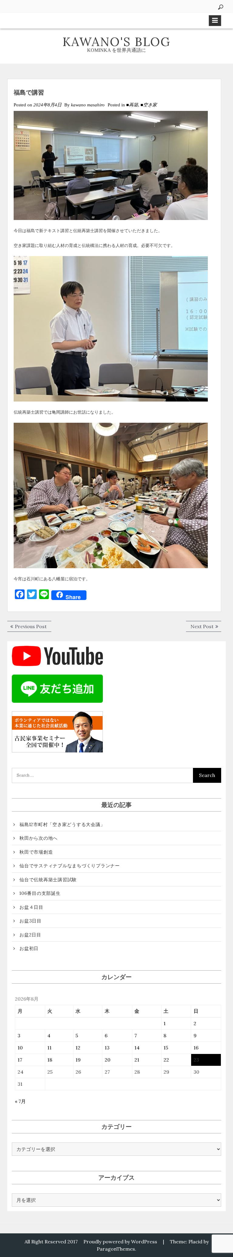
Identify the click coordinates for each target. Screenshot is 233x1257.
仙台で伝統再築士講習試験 (48, 879)
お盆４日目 (31, 907)
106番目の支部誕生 (40, 893)
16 (196, 1048)
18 (49, 1060)
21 (136, 1060)
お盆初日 (29, 948)
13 (107, 1048)
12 (78, 1048)
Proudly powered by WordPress (120, 1242)
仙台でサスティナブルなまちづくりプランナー (69, 866)
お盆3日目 (30, 921)
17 (20, 1060)
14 (137, 1048)
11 (49, 1048)
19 (78, 1060)
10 (20, 1048)
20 (107, 1060)
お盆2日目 (30, 935)
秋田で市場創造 (36, 852)
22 (166, 1060)
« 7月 (20, 1101)
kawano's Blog (116, 41)
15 (166, 1048)
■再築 (132, 104)
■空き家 (148, 104)
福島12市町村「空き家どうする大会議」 (62, 824)
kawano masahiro (88, 104)
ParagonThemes (116, 1249)
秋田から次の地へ (38, 838)
